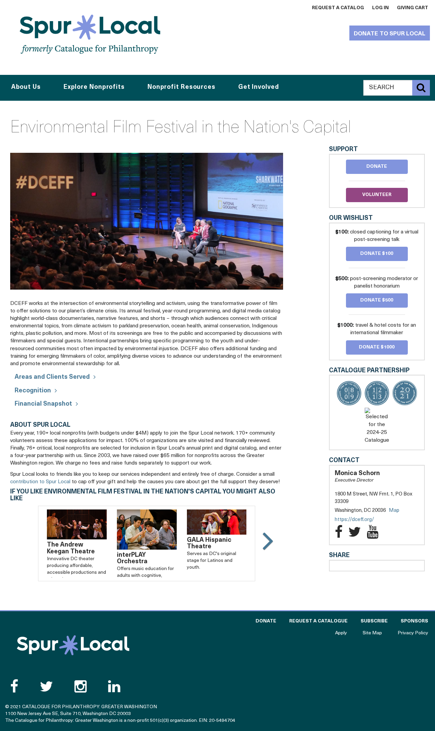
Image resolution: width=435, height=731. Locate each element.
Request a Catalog (338, 8)
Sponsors (414, 621)
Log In (380, 8)
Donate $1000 (377, 347)
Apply (341, 633)
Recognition (33, 391)
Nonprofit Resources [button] (181, 87)
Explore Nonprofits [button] (94, 87)
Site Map (372, 633)
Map (394, 510)
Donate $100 (376, 253)
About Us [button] (26, 87)
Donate (376, 166)
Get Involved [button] (258, 87)
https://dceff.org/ (361, 520)
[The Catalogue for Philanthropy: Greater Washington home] (73, 645)
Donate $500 (376, 300)
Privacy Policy (413, 633)
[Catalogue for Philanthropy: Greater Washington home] (90, 34)
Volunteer (377, 194)
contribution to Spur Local (40, 482)
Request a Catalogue (318, 621)
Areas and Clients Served (52, 377)
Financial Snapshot (43, 404)
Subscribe (374, 621)
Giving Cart (412, 8)
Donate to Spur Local (389, 34)
